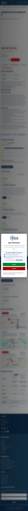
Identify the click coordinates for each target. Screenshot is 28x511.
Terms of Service (19, 260)
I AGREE (14, 264)
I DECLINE (14, 268)
